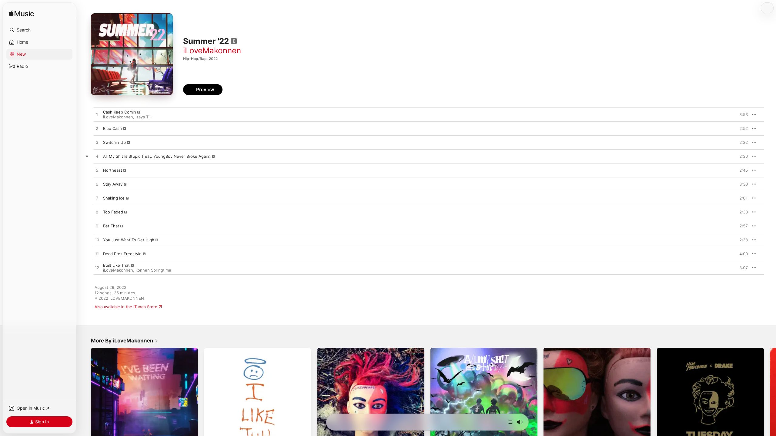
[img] (21, 13)
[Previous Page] (85, 401)
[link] (124, 340)
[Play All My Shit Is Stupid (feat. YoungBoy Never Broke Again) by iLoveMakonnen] (97, 156)
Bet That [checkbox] (111, 225)
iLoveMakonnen (212, 50)
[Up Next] (510, 422)
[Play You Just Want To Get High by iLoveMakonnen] (97, 240)
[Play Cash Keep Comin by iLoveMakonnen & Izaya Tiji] (97, 114)
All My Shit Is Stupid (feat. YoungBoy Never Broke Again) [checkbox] (157, 156)
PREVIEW (741, 114)
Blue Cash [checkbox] (112, 128)
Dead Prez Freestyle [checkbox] (122, 253)
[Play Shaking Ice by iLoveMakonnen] (97, 198)
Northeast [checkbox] (112, 170)
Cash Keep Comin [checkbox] (119, 112)
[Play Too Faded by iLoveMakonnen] (97, 212)
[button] (39, 30)
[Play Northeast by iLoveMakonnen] (97, 170)
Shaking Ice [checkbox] (114, 198)
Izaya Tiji (143, 116)
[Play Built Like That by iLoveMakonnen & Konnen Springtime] (97, 268)
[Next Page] (770, 401)
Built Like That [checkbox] (116, 265)
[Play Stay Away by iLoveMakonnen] (97, 184)
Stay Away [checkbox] (112, 184)
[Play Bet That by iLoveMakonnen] (97, 226)
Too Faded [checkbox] (113, 212)
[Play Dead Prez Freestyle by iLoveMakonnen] (97, 254)
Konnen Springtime (153, 270)
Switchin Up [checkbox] (114, 142)
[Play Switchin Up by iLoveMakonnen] (97, 142)
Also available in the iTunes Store (126, 306)
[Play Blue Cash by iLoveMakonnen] (97, 128)
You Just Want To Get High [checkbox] (128, 239)
